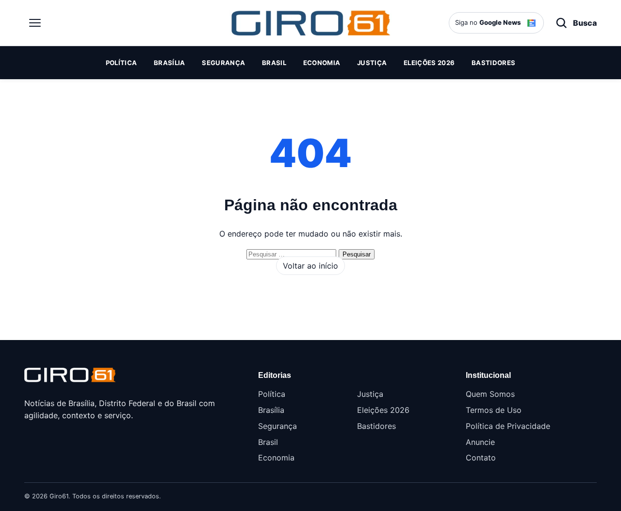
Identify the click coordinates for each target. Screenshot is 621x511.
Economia (322, 63)
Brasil (274, 63)
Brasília (169, 63)
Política (121, 63)
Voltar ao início (310, 266)
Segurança (223, 63)
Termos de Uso (494, 410)
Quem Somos (490, 394)
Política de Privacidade (508, 426)
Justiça (372, 63)
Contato (481, 457)
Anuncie (480, 442)
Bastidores (493, 63)
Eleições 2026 (429, 63)
